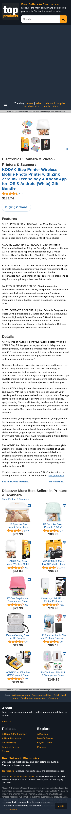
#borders (53, 698)
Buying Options (16, 207)
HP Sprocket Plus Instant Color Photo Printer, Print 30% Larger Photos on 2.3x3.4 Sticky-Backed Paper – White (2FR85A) (17, 526)
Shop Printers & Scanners (15, 499)
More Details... (57, 481)
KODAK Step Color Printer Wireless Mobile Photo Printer (18, 562)
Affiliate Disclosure (11, 738)
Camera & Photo (38, 159)
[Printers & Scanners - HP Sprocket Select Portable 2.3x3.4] (64, 505)
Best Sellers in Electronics (40, 4)
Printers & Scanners (19, 165)
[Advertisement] (35, 62)
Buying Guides (44, 742)
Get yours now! (56, 475)
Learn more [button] (11, 809)
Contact (6, 751)
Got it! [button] (61, 806)
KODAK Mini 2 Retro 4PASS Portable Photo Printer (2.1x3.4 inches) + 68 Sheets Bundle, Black (53, 562)
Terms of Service (10, 747)
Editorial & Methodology (14, 734)
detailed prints (50, 106)
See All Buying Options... (16, 481)
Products (41, 747)
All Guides (42, 734)
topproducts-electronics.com (21, 776)
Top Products (8, 771)
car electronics (31, 106)
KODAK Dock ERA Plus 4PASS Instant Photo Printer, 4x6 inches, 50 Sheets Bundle (18, 674)
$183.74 (8, 198)
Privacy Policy (9, 742)
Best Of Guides (45, 738)
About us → (8, 721)
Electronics (11, 159)
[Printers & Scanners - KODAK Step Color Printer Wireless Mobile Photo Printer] (29, 542)
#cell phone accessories (33, 698)
